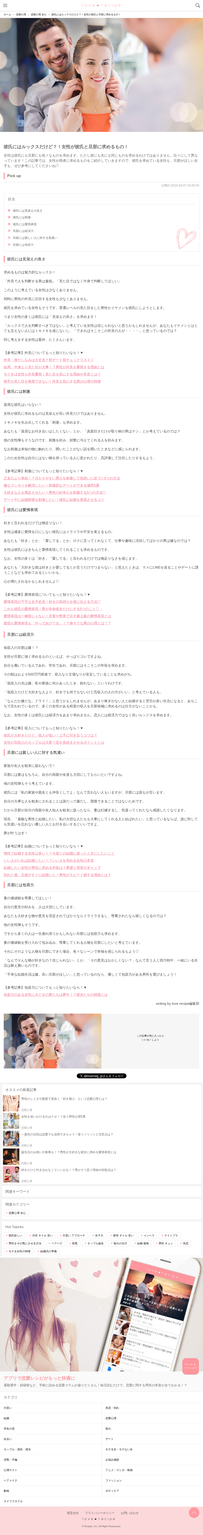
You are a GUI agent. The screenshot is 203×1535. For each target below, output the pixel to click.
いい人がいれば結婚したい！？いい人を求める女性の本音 (49, 860)
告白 (108, 1428)
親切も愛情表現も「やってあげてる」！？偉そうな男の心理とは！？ (57, 623)
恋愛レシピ (102, 5)
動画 (6, 1490)
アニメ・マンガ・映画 (119, 1470)
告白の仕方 (120, 1243)
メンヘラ (149, 1235)
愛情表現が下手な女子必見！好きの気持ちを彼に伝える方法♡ (52, 602)
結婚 (6, 1418)
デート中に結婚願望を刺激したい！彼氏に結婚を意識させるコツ (54, 500)
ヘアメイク (10, 1480)
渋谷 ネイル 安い (42, 1235)
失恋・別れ (112, 1407)
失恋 (185, 1243)
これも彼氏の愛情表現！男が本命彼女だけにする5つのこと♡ (53, 609)
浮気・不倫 (10, 1459)
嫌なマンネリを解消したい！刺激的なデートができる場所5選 (51, 485)
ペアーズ (56, 1243)
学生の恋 (9, 1428)
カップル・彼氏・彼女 (17, 1449)
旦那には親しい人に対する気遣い (35, 238)
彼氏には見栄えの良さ (28, 210)
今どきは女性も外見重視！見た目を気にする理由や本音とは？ (52, 374)
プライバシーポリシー (100, 1513)
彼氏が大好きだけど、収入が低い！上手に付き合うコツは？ (50, 735)
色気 (74, 1243)
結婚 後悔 (143, 1243)
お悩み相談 (112, 1459)
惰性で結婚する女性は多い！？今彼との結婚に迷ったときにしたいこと (59, 853)
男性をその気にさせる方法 (25, 1243)
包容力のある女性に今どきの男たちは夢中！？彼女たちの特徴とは (56, 995)
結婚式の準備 (48, 1251)
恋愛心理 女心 (17, 1212)
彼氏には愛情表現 (25, 224)
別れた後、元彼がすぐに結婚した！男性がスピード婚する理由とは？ (57, 875)
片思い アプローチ (74, 1235)
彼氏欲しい (15, 1235)
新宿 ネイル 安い (123, 1235)
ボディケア (112, 1490)
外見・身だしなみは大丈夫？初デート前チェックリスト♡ (49, 360)
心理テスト (10, 1470)
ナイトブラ (171, 1235)
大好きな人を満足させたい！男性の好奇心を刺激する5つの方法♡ (55, 492)
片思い (8, 1407)
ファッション (113, 1480)
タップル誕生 (95, 1243)
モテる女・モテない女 (119, 1449)
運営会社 (73, 1513)
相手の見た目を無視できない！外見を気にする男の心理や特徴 (52, 381)
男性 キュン (166, 1243)
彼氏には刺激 (22, 217)
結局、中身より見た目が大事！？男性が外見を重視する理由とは (54, 367)
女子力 (99, 1235)
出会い (8, 1438)
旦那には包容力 (23, 244)
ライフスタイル (13, 1501)
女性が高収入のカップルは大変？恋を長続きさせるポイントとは (54, 742)
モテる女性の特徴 (19, 1251)
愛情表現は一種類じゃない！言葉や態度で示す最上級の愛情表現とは (57, 616)
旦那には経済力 (23, 231)
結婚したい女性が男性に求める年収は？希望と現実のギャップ (52, 868)
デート (109, 1438)
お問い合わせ (130, 1513)
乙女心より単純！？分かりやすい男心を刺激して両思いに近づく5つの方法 (62, 478)
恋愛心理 (110, 1418)
